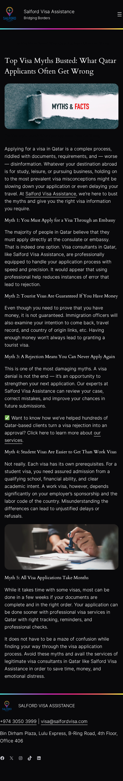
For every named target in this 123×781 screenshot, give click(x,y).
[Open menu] (119, 14)
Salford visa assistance (46, 705)
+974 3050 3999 (18, 721)
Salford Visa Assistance (50, 193)
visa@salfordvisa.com (64, 721)
